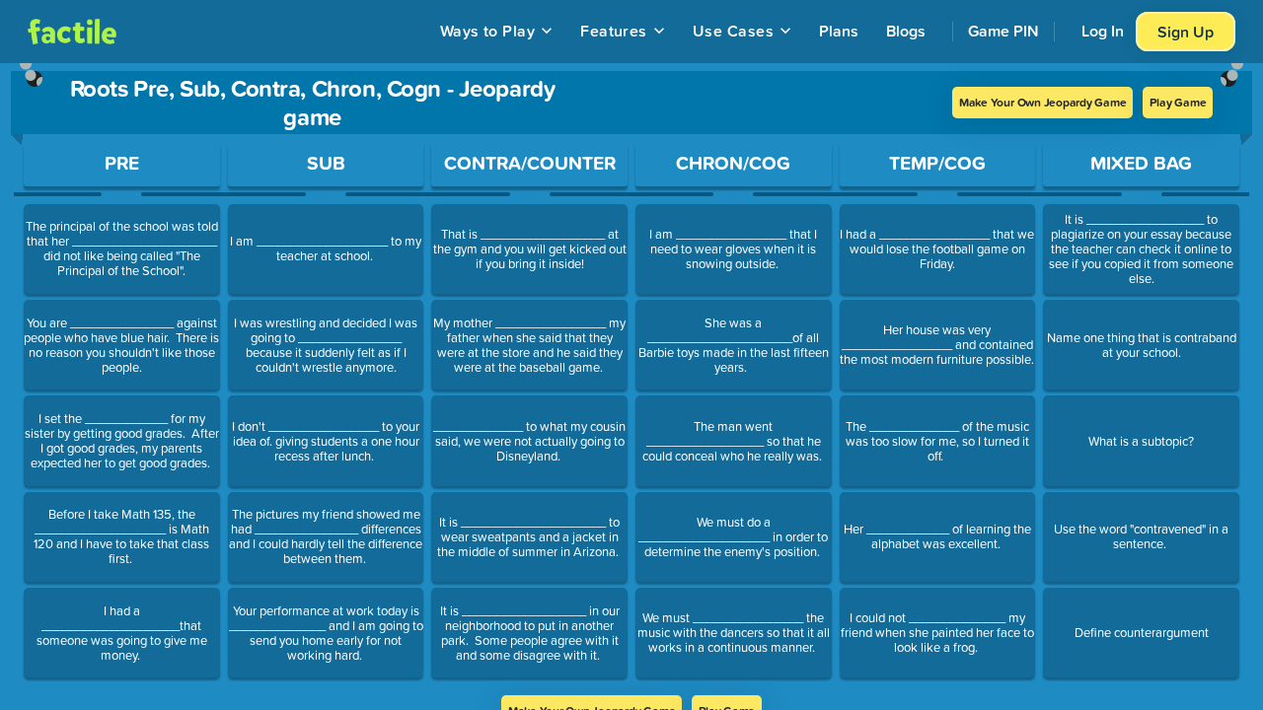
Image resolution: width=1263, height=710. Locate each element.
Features (613, 30)
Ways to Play (488, 30)
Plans (838, 30)
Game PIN (1003, 30)
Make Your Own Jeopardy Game (1043, 102)
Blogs (906, 30)
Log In (1102, 30)
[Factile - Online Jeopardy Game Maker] (72, 31)
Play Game (1178, 102)
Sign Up (1185, 31)
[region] (631, 379)
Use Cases (733, 30)
